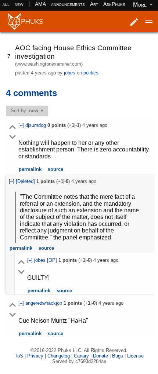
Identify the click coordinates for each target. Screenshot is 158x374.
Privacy (35, 356)
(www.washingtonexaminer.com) (49, 64)
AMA (40, 4)
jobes (69, 73)
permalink (30, 169)
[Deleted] (26, 181)
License (135, 356)
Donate (100, 356)
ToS (19, 356)
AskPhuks (114, 4)
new (19, 4)
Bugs (117, 356)
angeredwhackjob (44, 303)
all (6, 4)
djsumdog (36, 125)
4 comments (31, 93)
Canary (81, 356)
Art (94, 4)
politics (90, 73)
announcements (68, 4)
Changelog (58, 356)
